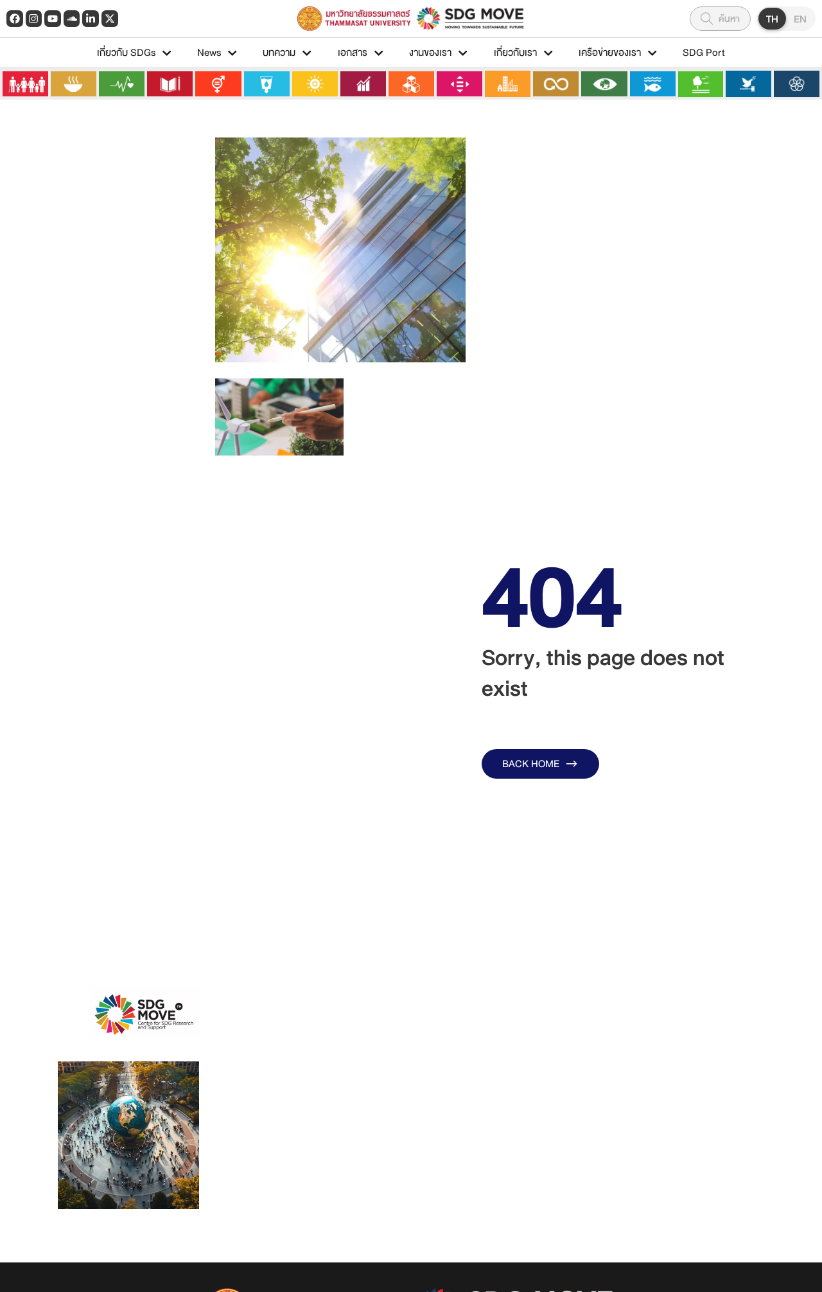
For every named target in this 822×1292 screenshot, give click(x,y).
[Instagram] (34, 18)
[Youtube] (52, 18)
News (209, 52)
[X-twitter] (109, 18)
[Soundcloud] (72, 18)
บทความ (279, 52)
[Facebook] (14, 18)
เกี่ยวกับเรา (515, 52)
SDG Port (704, 52)
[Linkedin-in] (90, 18)
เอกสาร (352, 52)
